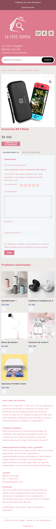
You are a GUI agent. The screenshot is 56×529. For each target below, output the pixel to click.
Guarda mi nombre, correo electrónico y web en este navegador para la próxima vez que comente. (26, 245)
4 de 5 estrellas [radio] (33, 185)
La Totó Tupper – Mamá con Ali (13, 47)
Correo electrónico (13, 233)
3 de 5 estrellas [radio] (29, 185)
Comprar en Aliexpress (10, 144)
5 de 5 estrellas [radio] (37, 185)
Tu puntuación (11, 184)
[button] (50, 81)
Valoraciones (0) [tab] (11, 152)
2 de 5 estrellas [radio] (25, 185)
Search (47, 60)
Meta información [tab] (31, 152)
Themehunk (28, 526)
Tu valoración (11, 192)
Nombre (8, 222)
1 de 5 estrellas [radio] (21, 185)
